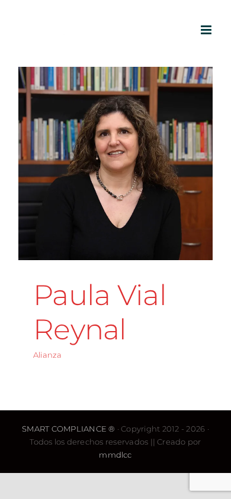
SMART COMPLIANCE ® (68, 428)
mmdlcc (115, 454)
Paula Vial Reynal (99, 312)
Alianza (47, 354)
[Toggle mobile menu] (207, 30)
